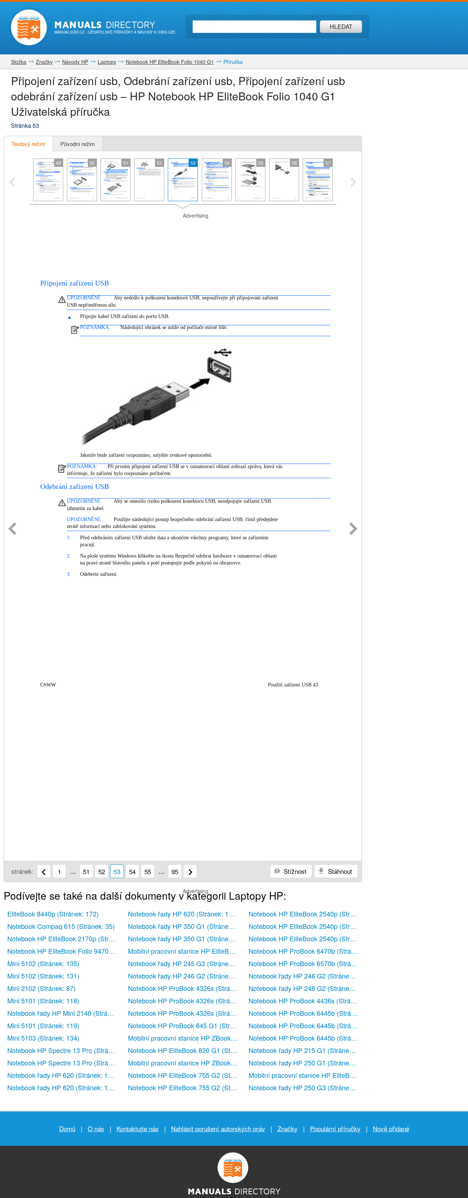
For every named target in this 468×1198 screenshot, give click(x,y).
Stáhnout (339, 871)
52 (101, 871)
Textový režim (28, 144)
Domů (67, 1128)
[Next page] (353, 529)
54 (132, 871)
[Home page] (29, 27)
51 (86, 871)
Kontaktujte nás (138, 1128)
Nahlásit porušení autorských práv (218, 1128)
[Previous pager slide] (12, 182)
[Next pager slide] (353, 182)
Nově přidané (391, 1128)
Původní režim (77, 144)
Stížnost (294, 871)
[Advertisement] (183, 228)
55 (147, 871)
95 (174, 871)
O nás (96, 1128)
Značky (288, 1128)
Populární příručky (335, 1128)
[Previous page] (12, 529)
